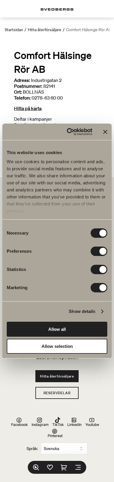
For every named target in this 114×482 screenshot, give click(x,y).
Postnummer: (28, 86)
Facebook (19, 424)
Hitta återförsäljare (44, 29)
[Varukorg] (64, 467)
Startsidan (14, 29)
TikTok (58, 424)
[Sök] (35, 467)
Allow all (57, 329)
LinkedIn (74, 424)
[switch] (99, 251)
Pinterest (55, 435)
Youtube (92, 424)
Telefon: (22, 98)
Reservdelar (57, 392)
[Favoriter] (49, 467)
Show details (82, 311)
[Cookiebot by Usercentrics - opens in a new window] (69, 132)
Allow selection (57, 346)
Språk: (32, 448)
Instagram (40, 424)
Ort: (18, 92)
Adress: (22, 80)
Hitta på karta (28, 108)
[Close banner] (105, 132)
